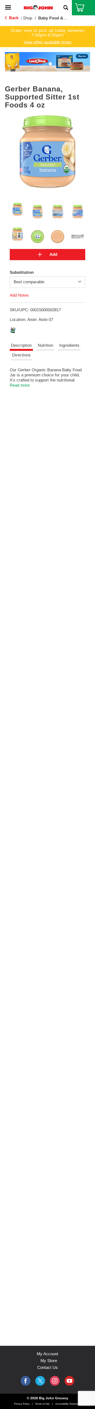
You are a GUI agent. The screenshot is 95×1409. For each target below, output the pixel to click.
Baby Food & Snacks (58, 18)
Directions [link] (21, 355)
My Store (48, 1360)
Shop (27, 18)
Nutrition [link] (45, 345)
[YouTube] (55, 1381)
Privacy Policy (21, 1403)
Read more (20, 385)
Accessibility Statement (68, 1403)
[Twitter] (40, 1381)
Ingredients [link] (69, 345)
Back (13, 18)
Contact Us (47, 1367)
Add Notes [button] (19, 295)
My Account (47, 1354)
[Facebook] (25, 1381)
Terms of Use (42, 1403)
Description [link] (21, 345)
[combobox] (47, 282)
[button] (44, 63)
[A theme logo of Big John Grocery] (38, 7)
